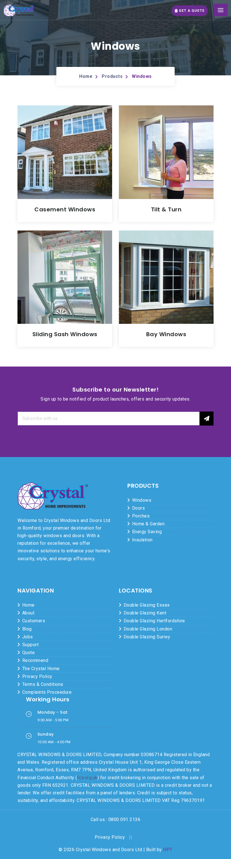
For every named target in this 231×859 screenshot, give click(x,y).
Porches (141, 516)
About (28, 613)
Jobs (27, 636)
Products (112, 76)
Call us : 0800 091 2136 (116, 819)
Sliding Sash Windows (64, 334)
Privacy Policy (37, 676)
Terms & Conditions (42, 684)
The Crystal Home (41, 668)
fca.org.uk (87, 777)
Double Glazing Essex (147, 605)
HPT (167, 849)
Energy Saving (147, 531)
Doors (138, 508)
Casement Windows (64, 209)
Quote (28, 652)
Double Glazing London (148, 629)
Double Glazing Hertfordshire (154, 620)
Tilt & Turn (166, 209)
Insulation (142, 539)
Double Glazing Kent (145, 613)
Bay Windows (166, 334)
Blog (27, 629)
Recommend (35, 660)
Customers (33, 620)
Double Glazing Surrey (147, 636)
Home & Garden (148, 523)
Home (85, 76)
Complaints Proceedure (47, 692)
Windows (142, 76)
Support (30, 644)
